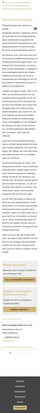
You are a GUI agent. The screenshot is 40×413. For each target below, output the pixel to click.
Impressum (20, 381)
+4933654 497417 (12, 337)
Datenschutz (20, 386)
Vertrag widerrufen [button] (20, 407)
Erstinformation (20, 391)
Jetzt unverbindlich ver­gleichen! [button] (19, 280)
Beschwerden (20, 397)
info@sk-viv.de (8, 341)
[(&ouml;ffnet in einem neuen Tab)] (20, 362)
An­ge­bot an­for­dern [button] (19, 309)
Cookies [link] (20, 402)
